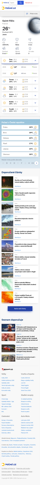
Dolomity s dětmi (6, 433)
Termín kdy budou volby (8, 385)
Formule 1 (4, 409)
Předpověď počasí (22, 438)
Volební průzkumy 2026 (8, 380)
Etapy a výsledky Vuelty (27, 380)
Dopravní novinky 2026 (27, 425)
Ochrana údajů (6, 471)
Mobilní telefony (18, 451)
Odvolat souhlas (7, 474)
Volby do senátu (6, 388)
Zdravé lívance (25, 404)
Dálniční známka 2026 (27, 422)
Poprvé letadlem (6, 422)
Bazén (11, 445)
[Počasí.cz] (9, 8)
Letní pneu (14, 453)
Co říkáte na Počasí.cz (8, 468)
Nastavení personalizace (20, 474)
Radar (30, 471)
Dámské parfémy (6, 453)
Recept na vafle (25, 409)
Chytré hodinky (6, 456)
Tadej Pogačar (25, 385)
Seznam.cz (28, 2)
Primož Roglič (24, 388)
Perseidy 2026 (31, 438)
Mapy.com (13, 438)
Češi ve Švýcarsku (6, 427)
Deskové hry (21, 453)
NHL (3, 411)
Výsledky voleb (6, 383)
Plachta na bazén (18, 445)
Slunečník (32, 445)
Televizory (28, 453)
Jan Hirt (23, 383)
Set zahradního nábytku (14, 447)
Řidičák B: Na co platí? (27, 427)
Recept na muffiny (26, 401)
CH (32, 163)
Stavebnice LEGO (28, 451)
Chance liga (5, 399)
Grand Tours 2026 (26, 390)
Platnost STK (24, 433)
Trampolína (26, 445)
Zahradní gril (24, 447)
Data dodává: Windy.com (19, 471)
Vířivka (31, 447)
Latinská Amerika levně (8, 430)
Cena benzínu (5, 440)
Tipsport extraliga (6, 404)
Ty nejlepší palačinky (26, 399)
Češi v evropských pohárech (17, 440)
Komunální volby (6, 390)
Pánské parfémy (14, 456)
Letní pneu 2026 (25, 420)
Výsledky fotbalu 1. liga (8, 401)
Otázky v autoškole (26, 430)
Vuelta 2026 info (25, 378)
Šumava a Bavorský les (8, 425)
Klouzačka (4, 447)
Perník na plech (25, 411)
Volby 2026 (5, 378)
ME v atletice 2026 (6, 406)
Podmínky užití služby (23, 468)
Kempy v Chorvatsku (7, 420)
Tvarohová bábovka (26, 406)
